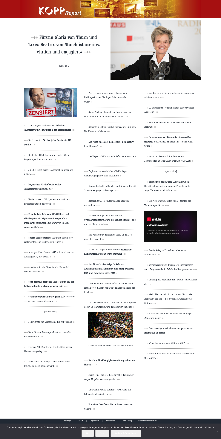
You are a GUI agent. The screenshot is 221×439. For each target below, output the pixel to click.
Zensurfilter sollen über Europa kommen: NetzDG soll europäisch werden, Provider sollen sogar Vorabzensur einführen (167, 186)
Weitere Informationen (125, 433)
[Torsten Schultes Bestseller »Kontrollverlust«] (50, 89)
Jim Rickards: (109, 268)
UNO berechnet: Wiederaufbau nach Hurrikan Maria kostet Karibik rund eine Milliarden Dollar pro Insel (109, 288)
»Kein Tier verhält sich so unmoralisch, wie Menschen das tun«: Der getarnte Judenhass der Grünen (168, 298)
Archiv (80, 420)
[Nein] (217, 431)
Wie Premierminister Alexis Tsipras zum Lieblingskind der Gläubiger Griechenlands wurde (105, 97)
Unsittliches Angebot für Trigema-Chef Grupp (168, 141)
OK (87, 433)
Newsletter (110, 420)
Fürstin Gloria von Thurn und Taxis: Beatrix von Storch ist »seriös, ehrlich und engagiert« (64, 44)
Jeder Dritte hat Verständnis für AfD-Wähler (50, 321)
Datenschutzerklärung (147, 420)
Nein (102, 433)
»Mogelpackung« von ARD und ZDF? (169, 343)
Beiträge (67, 420)
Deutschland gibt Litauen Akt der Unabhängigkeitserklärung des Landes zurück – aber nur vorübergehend (110, 220)
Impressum (94, 420)
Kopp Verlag (126, 420)
